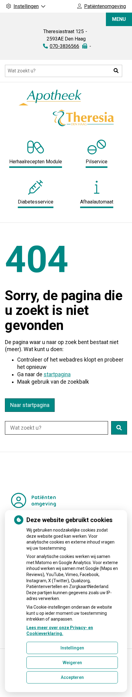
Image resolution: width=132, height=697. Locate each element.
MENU (119, 19)
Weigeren (72, 662)
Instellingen (72, 647)
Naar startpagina (29, 405)
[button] (116, 71)
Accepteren (72, 677)
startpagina (57, 374)
